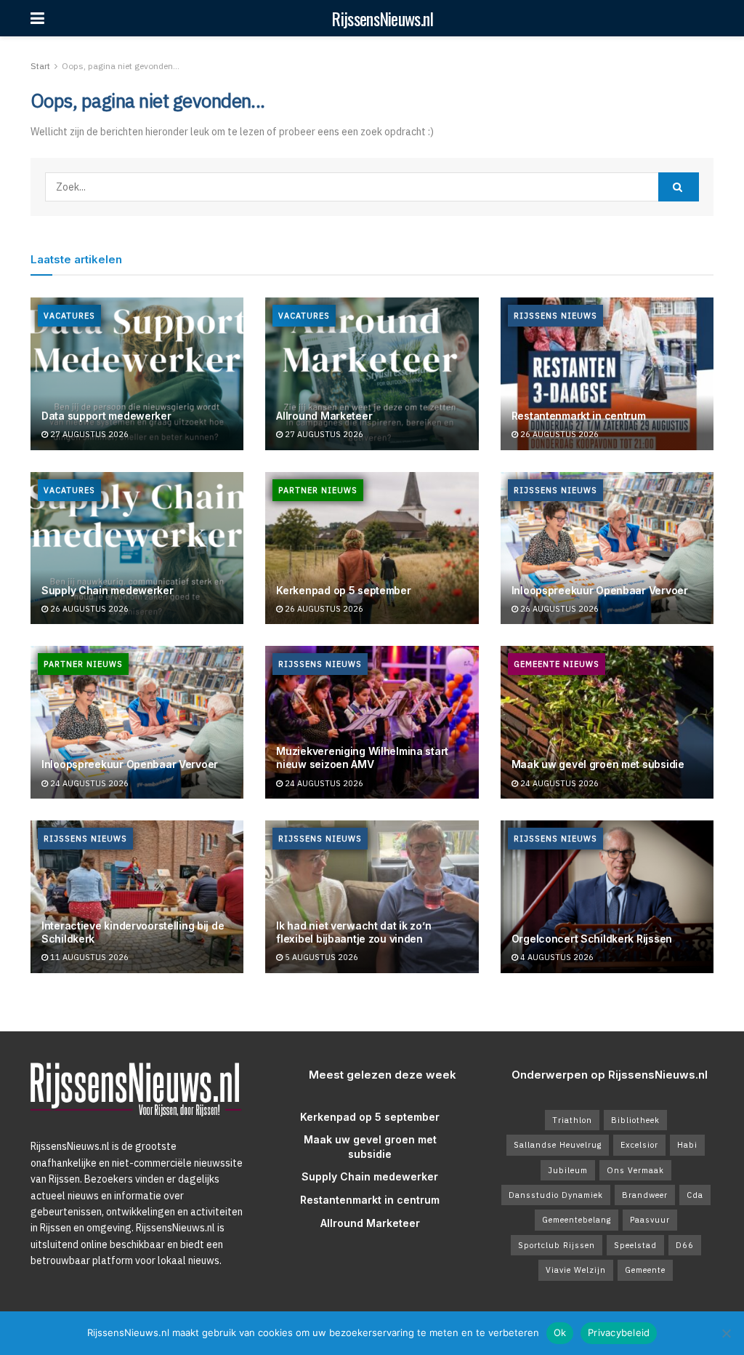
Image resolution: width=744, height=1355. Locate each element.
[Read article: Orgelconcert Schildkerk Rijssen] (607, 896)
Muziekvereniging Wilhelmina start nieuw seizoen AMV (362, 757)
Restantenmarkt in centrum (579, 415)
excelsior (639, 1145)
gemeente (645, 1270)
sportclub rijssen (556, 1245)
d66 (685, 1245)
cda (695, 1195)
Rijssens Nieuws (555, 316)
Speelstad (635, 1245)
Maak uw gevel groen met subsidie (598, 764)
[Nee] (726, 1333)
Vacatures (69, 316)
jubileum (568, 1170)
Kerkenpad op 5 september (343, 590)
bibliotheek (635, 1120)
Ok (560, 1332)
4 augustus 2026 (556, 957)
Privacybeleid (619, 1332)
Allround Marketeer (324, 415)
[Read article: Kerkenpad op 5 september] (371, 548)
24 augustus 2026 (88, 783)
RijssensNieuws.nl (382, 18)
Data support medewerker (106, 415)
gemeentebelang (576, 1220)
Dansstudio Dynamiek (556, 1195)
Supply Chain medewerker (107, 590)
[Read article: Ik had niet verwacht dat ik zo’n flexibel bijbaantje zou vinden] (371, 896)
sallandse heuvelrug (558, 1145)
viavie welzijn (576, 1270)
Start (40, 65)
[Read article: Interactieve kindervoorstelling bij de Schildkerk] (137, 896)
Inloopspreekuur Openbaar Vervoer (600, 590)
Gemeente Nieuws (556, 664)
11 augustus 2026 (88, 957)
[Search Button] (678, 186)
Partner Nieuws (317, 490)
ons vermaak (635, 1170)
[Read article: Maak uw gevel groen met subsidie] (607, 722)
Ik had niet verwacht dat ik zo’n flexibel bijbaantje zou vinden (353, 932)
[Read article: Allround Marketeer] (371, 373)
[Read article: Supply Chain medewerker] (137, 548)
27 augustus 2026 (88, 434)
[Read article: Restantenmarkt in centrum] (607, 373)
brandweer (645, 1195)
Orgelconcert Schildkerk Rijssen (592, 938)
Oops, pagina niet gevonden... (120, 65)
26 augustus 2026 (558, 434)
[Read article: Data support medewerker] (137, 373)
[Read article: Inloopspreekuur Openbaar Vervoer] (607, 548)
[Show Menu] (37, 18)
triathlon (572, 1120)
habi (687, 1145)
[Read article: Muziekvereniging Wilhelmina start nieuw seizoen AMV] (371, 722)
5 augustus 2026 (320, 957)
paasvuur (650, 1220)
